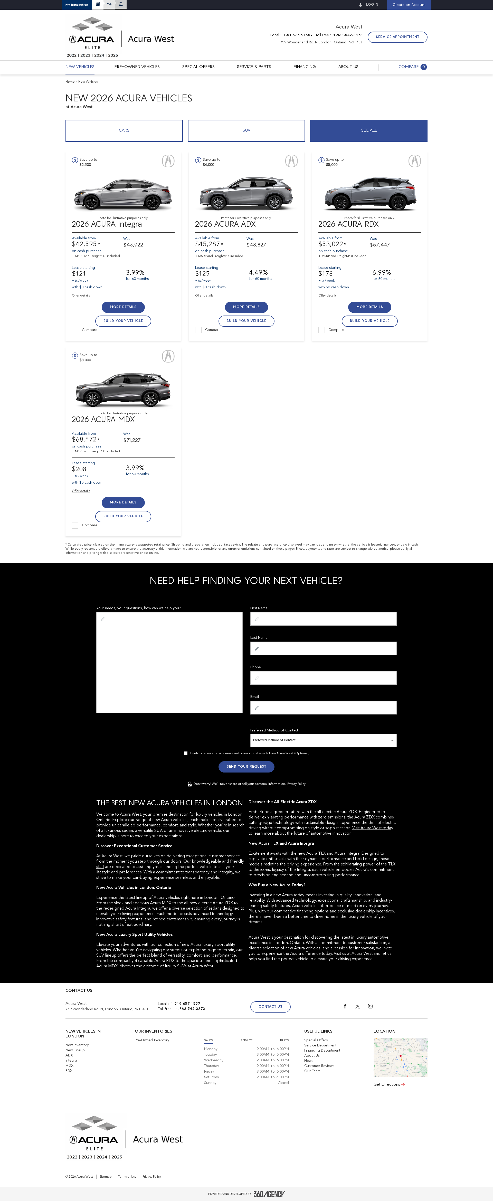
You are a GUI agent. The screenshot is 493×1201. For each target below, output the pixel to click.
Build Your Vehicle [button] (123, 321)
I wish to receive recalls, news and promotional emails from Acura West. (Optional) (249, 753)
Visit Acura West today (372, 828)
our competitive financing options (298, 911)
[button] (77, 5)
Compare (89, 330)
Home (70, 81)
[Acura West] (401, 1057)
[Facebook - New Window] (349, 1007)
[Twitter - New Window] (361, 1007)
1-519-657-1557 (298, 35)
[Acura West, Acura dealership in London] (120, 37)
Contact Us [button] (270, 1006)
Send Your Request (246, 766)
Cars (124, 131)
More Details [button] (123, 307)
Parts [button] (284, 1040)
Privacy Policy (296, 784)
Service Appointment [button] (397, 37)
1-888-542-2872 (348, 35)
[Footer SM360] (269, 1194)
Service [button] (247, 1040)
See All (369, 131)
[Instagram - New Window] (374, 1007)
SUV (246, 131)
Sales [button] (208, 1040)
